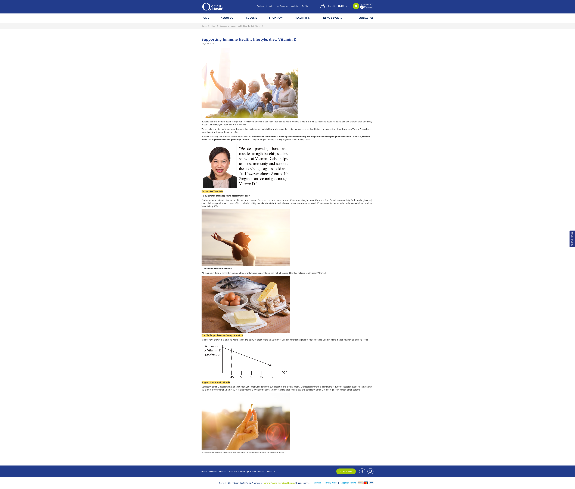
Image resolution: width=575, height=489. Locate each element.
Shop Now (233, 471)
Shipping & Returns (348, 483)
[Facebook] (362, 471)
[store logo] (212, 6)
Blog (213, 26)
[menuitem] (205, 18)
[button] (307, 6)
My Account (282, 6)
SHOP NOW (572, 239)
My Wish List (294, 6)
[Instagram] (370, 471)
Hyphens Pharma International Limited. (279, 483)
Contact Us (270, 471)
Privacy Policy (330, 483)
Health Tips (244, 471)
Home (204, 26)
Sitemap (317, 483)
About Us (213, 471)
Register (260, 6)
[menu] (287, 18)
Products (222, 471)
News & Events (258, 471)
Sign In (270, 6)
